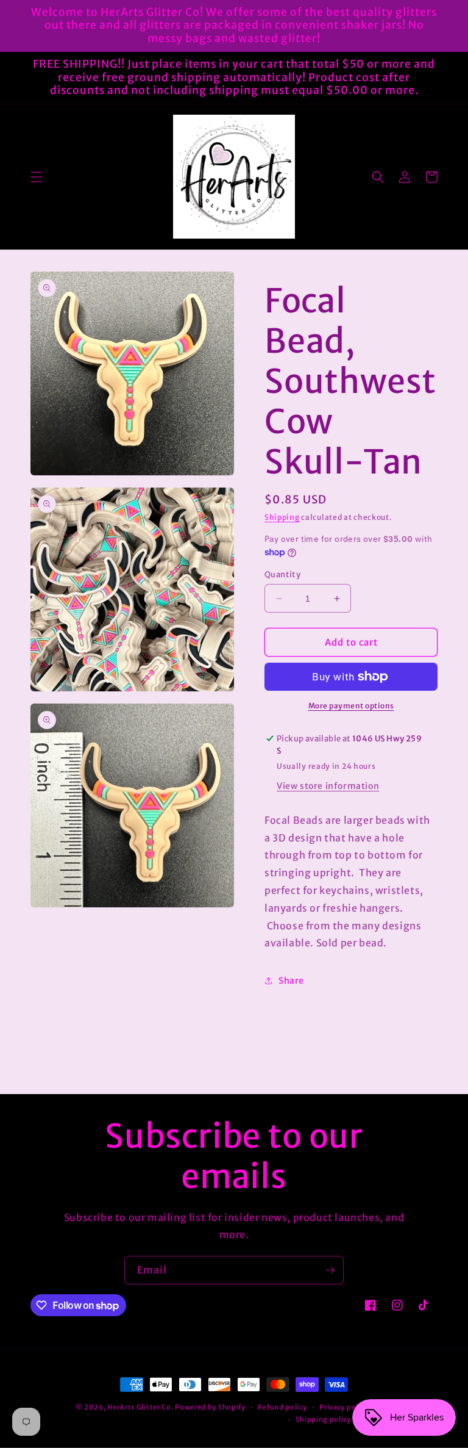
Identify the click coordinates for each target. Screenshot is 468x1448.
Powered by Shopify (210, 1407)
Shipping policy (323, 1419)
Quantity (282, 574)
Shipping (282, 517)
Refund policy (282, 1407)
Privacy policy (343, 1407)
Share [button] (291, 980)
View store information (328, 785)
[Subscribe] (329, 1270)
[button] (36, 177)
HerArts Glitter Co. (140, 1407)
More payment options (351, 705)
